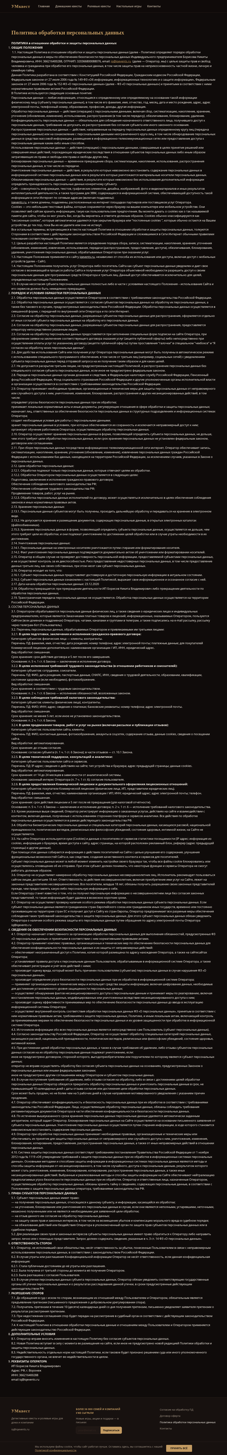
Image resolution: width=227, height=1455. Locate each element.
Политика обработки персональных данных (188, 1422)
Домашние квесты (68, 6)
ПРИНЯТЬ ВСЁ (179, 1448)
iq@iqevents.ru (121, 61)
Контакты (154, 6)
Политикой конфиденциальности (55, 1450)
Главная (44, 6)
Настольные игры (129, 6)
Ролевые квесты (99, 6)
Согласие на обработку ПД (176, 1409)
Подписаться (111, 1430)
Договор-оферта (170, 1416)
